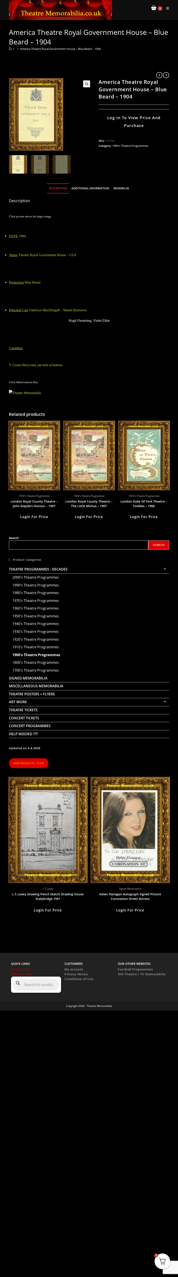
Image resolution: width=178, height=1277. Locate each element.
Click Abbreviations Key (23, 382)
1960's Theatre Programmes (35, 608)
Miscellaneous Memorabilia (36, 686)
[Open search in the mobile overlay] (36, 985)
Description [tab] (58, 188)
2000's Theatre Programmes (35, 577)
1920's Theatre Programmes (35, 639)
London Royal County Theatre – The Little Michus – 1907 (88, 503)
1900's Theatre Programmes (130, 146)
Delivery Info (21, 974)
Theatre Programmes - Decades (38, 569)
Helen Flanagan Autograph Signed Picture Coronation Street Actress (130, 896)
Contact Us (20, 969)
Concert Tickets (24, 718)
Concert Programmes (30, 725)
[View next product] (166, 75)
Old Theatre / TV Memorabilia (142, 974)
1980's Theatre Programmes (35, 592)
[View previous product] (159, 75)
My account (73, 969)
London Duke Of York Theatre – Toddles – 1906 (143, 503)
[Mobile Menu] (166, 8)
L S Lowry (48, 889)
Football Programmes (135, 969)
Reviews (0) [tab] (121, 188)
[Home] (10, 49)
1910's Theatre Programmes (35, 647)
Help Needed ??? (23, 734)
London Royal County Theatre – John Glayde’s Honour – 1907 (34, 503)
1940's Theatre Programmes (35, 623)
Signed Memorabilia (28, 678)
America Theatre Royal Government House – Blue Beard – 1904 (60, 49)
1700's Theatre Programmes (35, 670)
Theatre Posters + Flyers (32, 694)
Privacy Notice (76, 974)
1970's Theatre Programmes (35, 600)
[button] (86, 83)
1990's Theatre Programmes (35, 585)
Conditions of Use (78, 979)
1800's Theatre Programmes (35, 662)
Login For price (34, 516)
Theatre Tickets (23, 710)
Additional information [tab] (90, 188)
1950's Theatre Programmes (35, 616)
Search (14, 538)
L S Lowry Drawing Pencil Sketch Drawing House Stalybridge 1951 (48, 896)
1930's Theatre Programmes (35, 631)
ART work (18, 701)
